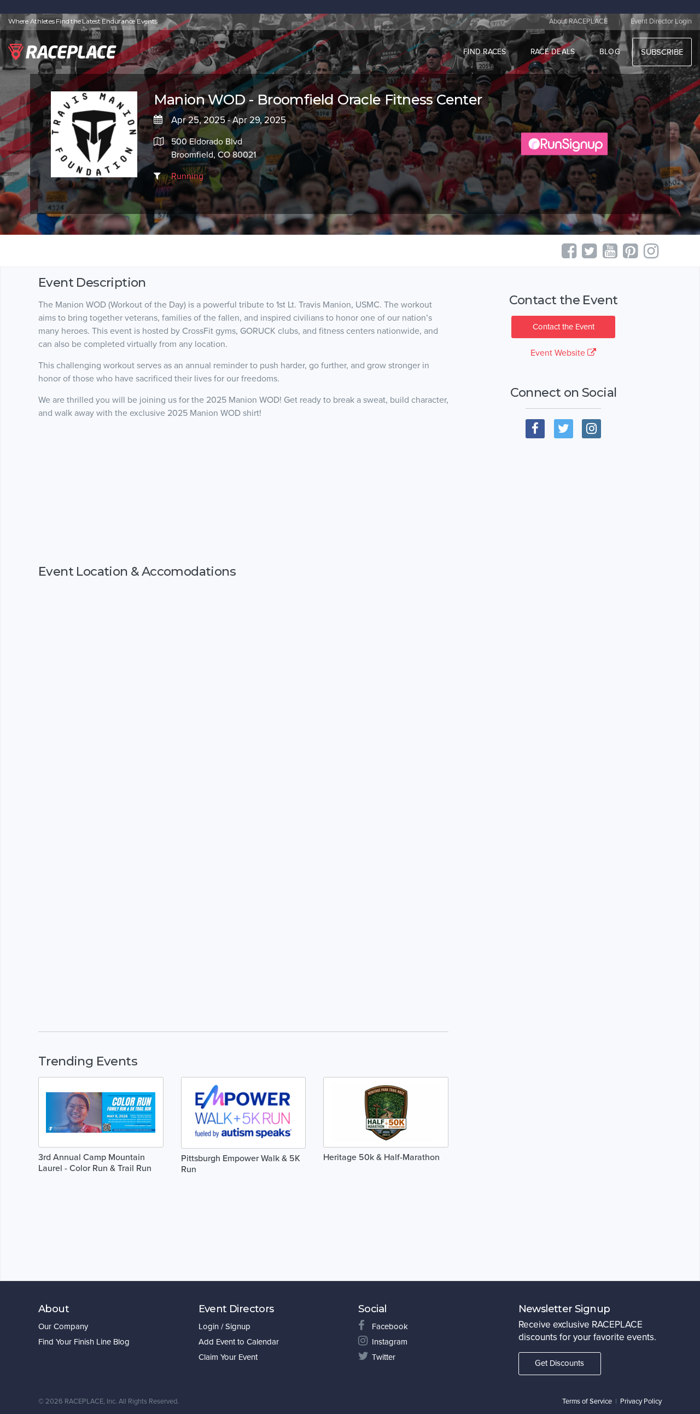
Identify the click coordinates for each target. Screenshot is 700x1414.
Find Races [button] (484, 51)
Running (187, 176)
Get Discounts (559, 1363)
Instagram (389, 1342)
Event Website (558, 352)
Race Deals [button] (552, 51)
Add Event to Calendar (239, 1342)
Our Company (63, 1326)
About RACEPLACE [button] (578, 21)
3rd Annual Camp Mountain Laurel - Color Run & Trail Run (94, 1163)
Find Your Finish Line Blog (84, 1342)
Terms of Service (587, 1401)
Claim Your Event (228, 1357)
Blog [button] (609, 51)
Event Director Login (661, 21)
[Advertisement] (243, 503)
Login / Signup (224, 1326)
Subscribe (662, 52)
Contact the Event (563, 327)
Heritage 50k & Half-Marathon (381, 1157)
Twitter (383, 1357)
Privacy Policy (641, 1401)
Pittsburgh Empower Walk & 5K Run (240, 1164)
